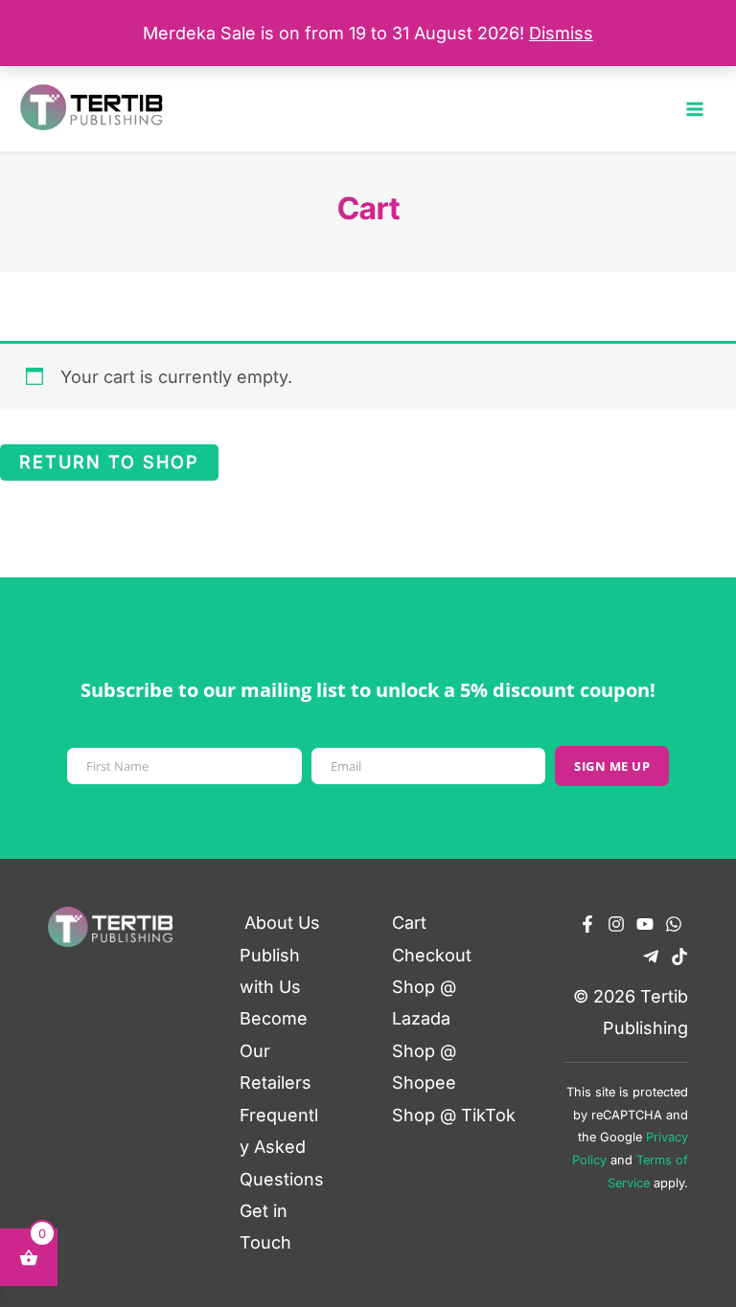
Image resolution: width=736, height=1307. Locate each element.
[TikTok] (679, 956)
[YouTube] (645, 924)
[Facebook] (587, 924)
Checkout (432, 955)
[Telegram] (650, 956)
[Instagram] (616, 924)
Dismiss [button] (561, 33)
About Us (282, 923)
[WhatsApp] (673, 924)
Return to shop (109, 462)
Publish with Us (270, 971)
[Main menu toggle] (695, 108)
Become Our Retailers (275, 1050)
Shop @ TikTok (454, 1115)
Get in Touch (265, 1226)
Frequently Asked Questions (282, 1147)
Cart (409, 923)
